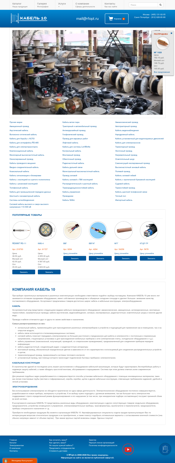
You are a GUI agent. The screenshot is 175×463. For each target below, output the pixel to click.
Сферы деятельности (85, 5)
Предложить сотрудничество (62, 448)
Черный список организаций (101, 442)
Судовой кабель (122, 183)
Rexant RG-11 (161, 52)
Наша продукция (19, 5)
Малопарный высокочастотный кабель (27, 154)
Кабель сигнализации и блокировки (25, 175)
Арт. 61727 (43, 249)
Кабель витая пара (70, 122)
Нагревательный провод (126, 154)
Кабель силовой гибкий (125, 175)
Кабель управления (71, 191)
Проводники (67, 195)
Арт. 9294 (67, 249)
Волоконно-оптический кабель (23, 134)
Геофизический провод (72, 134)
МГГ (116, 243)
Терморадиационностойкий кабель (78, 187)
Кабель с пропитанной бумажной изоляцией (135, 179)
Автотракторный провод (126, 126)
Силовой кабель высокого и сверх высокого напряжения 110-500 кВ (29, 205)
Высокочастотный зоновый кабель (130, 167)
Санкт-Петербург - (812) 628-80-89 (149, 17)
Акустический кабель (19, 130)
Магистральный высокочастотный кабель (80, 171)
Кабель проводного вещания (23, 163)
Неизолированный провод (21, 159)
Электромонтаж (17, 445)
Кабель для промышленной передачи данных (30, 191)
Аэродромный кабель (125, 134)
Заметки (92, 439)
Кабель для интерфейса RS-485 (24, 142)
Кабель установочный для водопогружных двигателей (139, 138)
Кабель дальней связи (72, 167)
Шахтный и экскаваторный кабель (25, 195)
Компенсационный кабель (21, 150)
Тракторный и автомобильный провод (79, 126)
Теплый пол (120, 195)
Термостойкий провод (125, 187)
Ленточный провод (123, 150)
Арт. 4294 (93, 249)
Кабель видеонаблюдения (127, 130)
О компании (15, 448)
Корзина (118, 18)
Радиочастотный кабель (73, 163)
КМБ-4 (41, 243)
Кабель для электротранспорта (24, 146)
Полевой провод (122, 171)
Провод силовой (69, 175)
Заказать (24, 272)
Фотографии (42, 5)
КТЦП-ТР (144, 243)
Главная (13, 439)
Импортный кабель (123, 200)
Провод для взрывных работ (75, 138)
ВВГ (65, 243)
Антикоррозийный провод (73, 130)
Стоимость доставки (58, 450)
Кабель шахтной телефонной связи (131, 191)
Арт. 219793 (17, 249)
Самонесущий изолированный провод (132, 163)
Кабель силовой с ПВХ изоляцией (77, 179)
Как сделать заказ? (57, 442)
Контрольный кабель (71, 150)
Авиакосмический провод (126, 122)
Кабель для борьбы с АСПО (22, 138)
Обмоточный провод (71, 159)
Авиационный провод (19, 126)
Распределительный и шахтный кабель (80, 183)
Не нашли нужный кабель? (61, 445)
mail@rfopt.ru (87, 18)
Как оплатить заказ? (58, 439)
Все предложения (162, 72)
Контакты (14, 450)
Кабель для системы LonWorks (76, 146)
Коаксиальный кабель (19, 171)
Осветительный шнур (124, 159)
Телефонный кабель (19, 187)
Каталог (13, 442)
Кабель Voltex (68, 200)
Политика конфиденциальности (103, 445)
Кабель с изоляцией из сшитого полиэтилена (30, 179)
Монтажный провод (71, 154)
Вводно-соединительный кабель (24, 167)
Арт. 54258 (119, 249)
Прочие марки (16, 122)
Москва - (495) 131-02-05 (154, 14)
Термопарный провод (125, 146)
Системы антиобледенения (22, 200)
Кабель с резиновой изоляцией (24, 183)
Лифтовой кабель (70, 142)
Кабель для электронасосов (127, 142)
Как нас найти (111, 5)
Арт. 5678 (144, 249)
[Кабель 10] (29, 22)
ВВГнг (92, 243)
